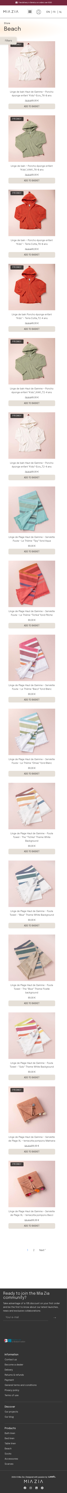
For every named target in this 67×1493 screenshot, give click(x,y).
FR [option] (54, 12)
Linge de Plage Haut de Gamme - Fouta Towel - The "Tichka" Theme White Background (31, 837)
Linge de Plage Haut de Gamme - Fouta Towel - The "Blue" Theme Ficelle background (31, 989)
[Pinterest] (42, 1487)
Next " (42, 1250)
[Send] (55, 1317)
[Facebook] (24, 1487)
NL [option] (60, 12)
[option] (54, 12)
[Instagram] (30, 1487)
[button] (29, 11)
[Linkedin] (36, 1487)
